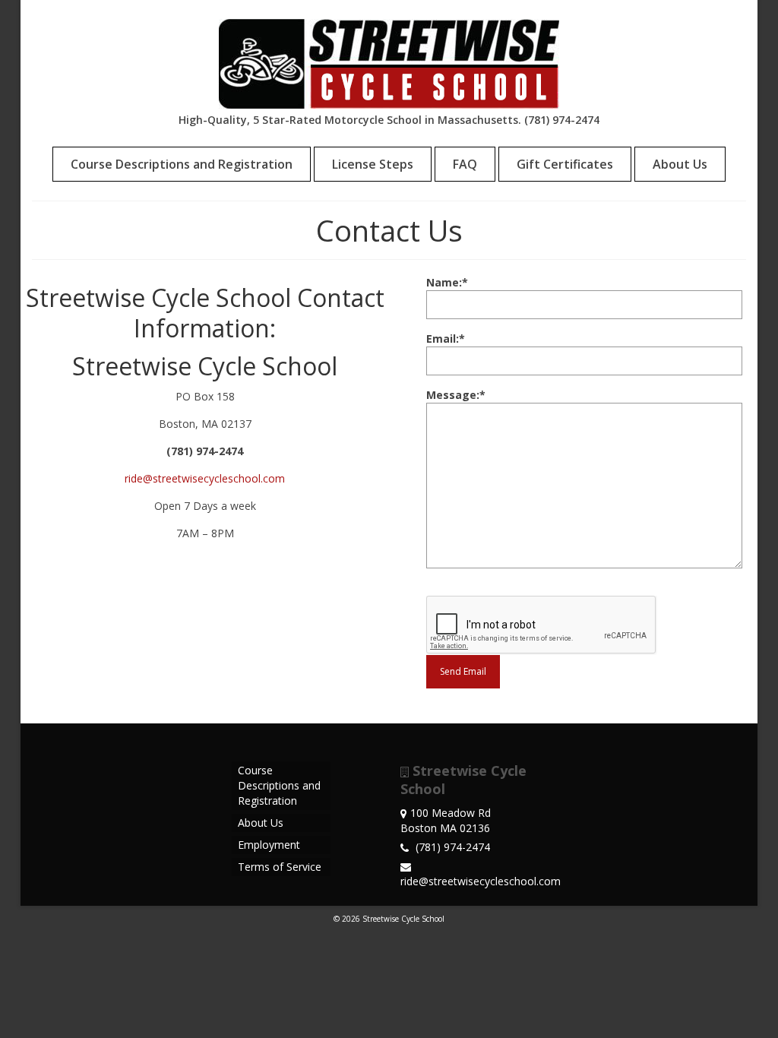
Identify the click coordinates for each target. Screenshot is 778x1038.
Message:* (455, 395)
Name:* (447, 282)
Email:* (445, 338)
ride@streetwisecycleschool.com (205, 478)
